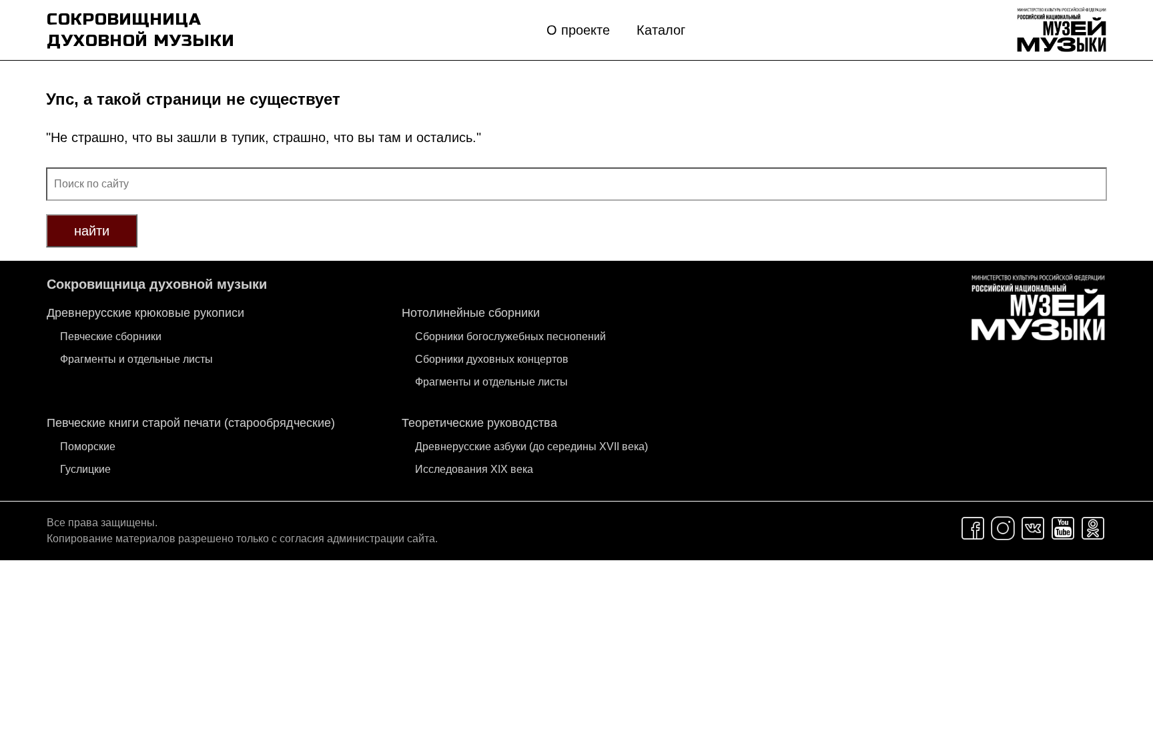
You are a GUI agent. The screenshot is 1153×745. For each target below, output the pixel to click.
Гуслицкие (85, 469)
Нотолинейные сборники (471, 312)
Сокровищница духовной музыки (157, 284)
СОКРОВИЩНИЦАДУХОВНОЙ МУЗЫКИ (141, 30)
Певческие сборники (110, 336)
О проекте (578, 30)
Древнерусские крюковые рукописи (145, 312)
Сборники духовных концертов (491, 359)
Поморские (87, 446)
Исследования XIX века (474, 469)
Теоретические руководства (479, 423)
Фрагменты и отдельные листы (136, 359)
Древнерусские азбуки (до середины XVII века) (531, 446)
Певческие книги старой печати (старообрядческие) (191, 423)
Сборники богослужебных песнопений (510, 336)
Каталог (661, 30)
